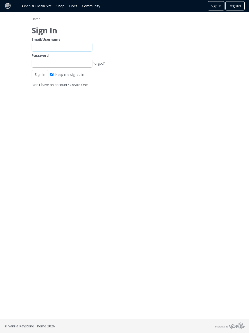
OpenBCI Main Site (37, 6)
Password (40, 55)
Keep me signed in (69, 74)
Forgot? (98, 63)
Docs (73, 6)
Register (235, 5)
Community (91, 6)
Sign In (216, 5)
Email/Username (46, 39)
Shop (60, 6)
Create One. (79, 84)
